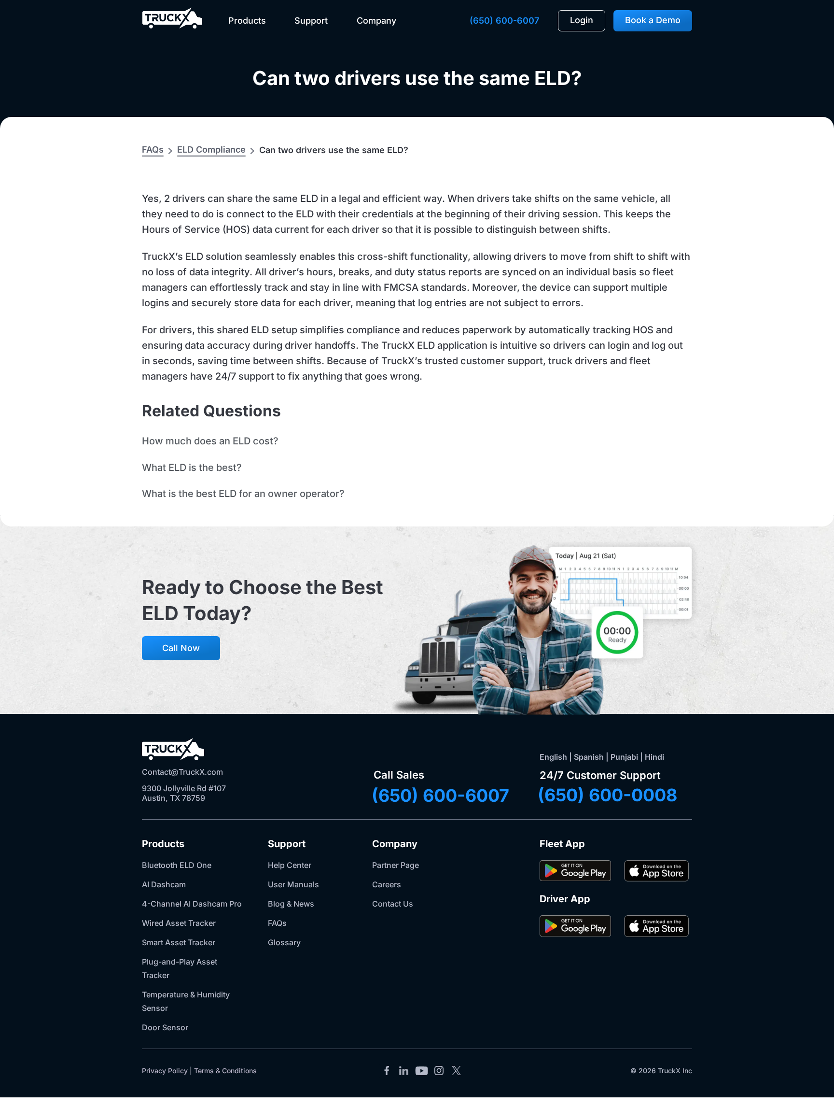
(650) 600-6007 (504, 20)
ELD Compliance (211, 149)
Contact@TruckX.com (182, 772)
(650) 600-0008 (607, 795)
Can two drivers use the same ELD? (417, 78)
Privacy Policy (165, 1070)
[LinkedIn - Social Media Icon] (404, 1071)
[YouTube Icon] (421, 1071)
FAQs (153, 149)
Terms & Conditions (225, 1070)
